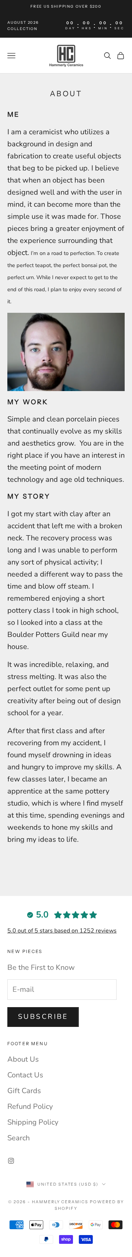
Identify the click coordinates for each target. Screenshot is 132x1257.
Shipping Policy (32, 1122)
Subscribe (43, 1016)
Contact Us (25, 1075)
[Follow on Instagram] (11, 1160)
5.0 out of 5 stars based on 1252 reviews (62, 931)
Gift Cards (24, 1091)
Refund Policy (30, 1106)
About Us (23, 1059)
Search (18, 1138)
